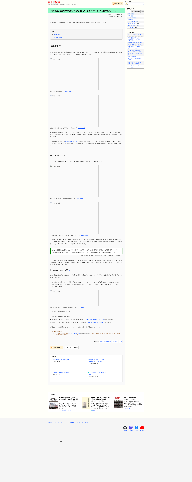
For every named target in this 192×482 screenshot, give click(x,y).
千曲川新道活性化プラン (71, 141)
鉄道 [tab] (132, 11)
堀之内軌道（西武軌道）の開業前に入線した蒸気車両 (134, 62)
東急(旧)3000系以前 (105, 341)
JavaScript (132, 17)
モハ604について (59, 37)
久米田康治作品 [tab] (136, 11)
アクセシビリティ (133, 23)
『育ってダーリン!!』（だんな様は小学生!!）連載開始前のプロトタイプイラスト (134, 39)
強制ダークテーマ (133, 25)
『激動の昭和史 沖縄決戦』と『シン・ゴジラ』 (134, 47)
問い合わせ (85, 422)
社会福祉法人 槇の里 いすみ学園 (94, 319)
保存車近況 (57, 34)
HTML (130, 13)
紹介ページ (95, 410)
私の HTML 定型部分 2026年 (134, 34)
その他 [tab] (142, 11)
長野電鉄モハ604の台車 (74, 333)
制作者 (50, 422)
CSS (130, 15)
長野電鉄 (115, 341)
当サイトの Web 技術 (74, 422)
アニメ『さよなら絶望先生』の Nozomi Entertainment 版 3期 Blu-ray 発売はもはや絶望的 (135, 52)
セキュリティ (132, 27)
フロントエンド (133, 21)
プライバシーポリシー (60, 422)
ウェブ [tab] (129, 11)
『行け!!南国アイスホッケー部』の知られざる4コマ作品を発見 (134, 58)
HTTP (130, 19)
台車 (120, 341)
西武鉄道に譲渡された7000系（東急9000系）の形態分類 (135, 43)
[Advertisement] (96, 460)
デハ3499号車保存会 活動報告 (95, 322)
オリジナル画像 (68, 91)
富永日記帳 (54, 2)
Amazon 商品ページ (65, 410)
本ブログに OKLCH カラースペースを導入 (134, 66)
